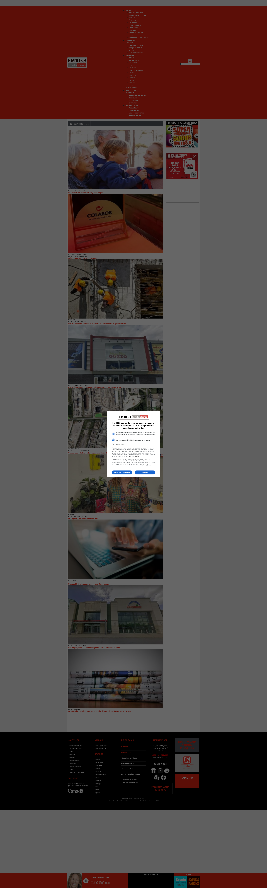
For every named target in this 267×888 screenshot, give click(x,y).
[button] (133, 444)
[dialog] (133, 444)
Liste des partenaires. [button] (135, 456)
